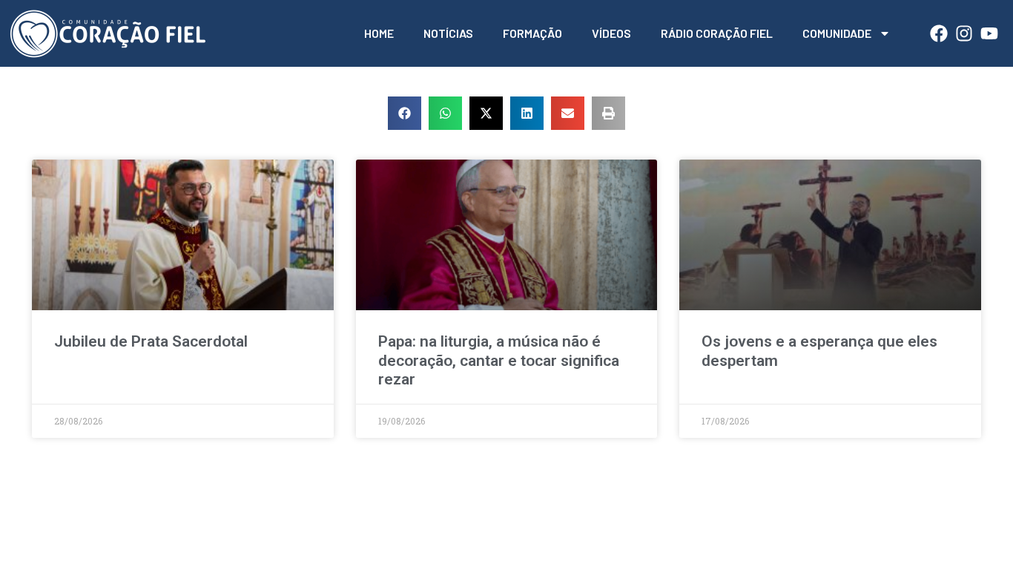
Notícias (448, 33)
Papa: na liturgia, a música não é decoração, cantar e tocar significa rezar (498, 359)
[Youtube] (989, 33)
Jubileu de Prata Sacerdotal (151, 341)
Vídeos (611, 33)
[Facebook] (939, 33)
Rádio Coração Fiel (717, 33)
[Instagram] (964, 33)
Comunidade (836, 33)
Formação (532, 33)
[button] (404, 113)
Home (379, 33)
